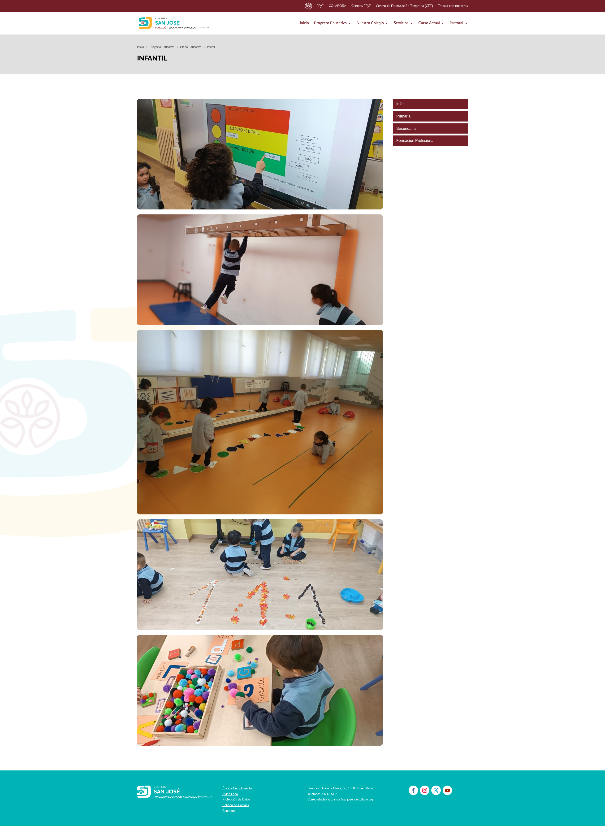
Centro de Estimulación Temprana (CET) (404, 6)
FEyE (320, 6)
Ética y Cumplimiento (237, 788)
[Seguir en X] (436, 790)
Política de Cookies (235, 805)
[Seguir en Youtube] (447, 790)
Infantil (401, 104)
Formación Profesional (415, 141)
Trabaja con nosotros (453, 6)
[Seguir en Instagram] (424, 790)
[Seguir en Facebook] (413, 790)
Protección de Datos (236, 799)
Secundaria (406, 128)
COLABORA (337, 6)
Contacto (228, 811)
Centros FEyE (361, 6)
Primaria (403, 116)
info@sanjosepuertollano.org (353, 799)
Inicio (304, 23)
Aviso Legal (230, 794)
